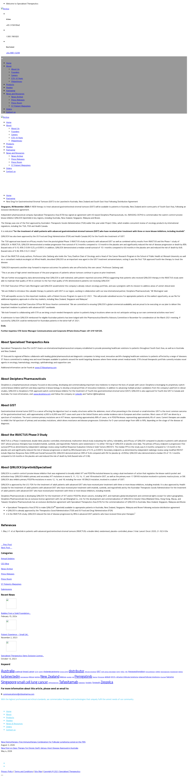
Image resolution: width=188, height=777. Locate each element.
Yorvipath (96, 682)
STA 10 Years (17, 78)
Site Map (38, 771)
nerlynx (37, 677)
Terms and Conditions (23, 771)
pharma (95, 677)
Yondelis (89, 682)
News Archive (17, 96)
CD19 (36, 672)
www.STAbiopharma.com (46, 367)
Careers (14, 75)
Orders (9, 109)
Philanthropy (16, 81)
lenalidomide (174, 672)
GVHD (118, 672)
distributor (76, 671)
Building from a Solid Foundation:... (16, 613)
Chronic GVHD (64, 672)
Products (10, 84)
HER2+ (122, 672)
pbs (73, 677)
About (9, 66)
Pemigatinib (83, 676)
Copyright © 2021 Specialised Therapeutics (61, 771)
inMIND (157, 672)
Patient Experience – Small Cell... (15, 634)
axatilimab (19, 671)
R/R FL (113, 677)
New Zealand (49, 676)
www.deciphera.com (42, 393)
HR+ (126, 672)
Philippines (101, 677)
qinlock (107, 676)
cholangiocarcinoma (51, 671)
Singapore (8, 682)
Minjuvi (31, 677)
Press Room (16, 102)
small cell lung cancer (32, 682)
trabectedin (82, 683)
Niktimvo (63, 677)
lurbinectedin (10, 676)
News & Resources (14, 723)
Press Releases (18, 99)
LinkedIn (78, 393)
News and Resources (15, 93)
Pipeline (9, 87)
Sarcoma (170, 676)
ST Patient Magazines (21, 105)
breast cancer (28, 671)
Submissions (6, 589)
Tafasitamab (68, 682)
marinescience (24, 677)
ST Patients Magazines (11, 584)
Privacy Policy (7, 771)
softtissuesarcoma (53, 683)
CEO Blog (5, 563)
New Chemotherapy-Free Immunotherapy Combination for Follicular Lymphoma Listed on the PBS (43, 741)
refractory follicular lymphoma (127, 677)
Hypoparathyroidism (136, 671)
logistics (180, 672)
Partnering (10, 90)
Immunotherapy (150, 672)
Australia (8, 671)
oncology (69, 677)
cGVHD (41, 672)
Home (8, 63)
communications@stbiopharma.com (18, 694)
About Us (15, 69)
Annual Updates (8, 558)
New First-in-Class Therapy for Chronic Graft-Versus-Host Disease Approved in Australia (39, 748)
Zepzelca (107, 682)
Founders (15, 72)
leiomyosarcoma (165, 672)
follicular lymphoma (90, 672)
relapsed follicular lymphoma (149, 677)
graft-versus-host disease (108, 672)
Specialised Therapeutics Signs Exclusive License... (22, 655)
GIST (99, 671)
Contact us (11, 112)
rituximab (163, 677)
